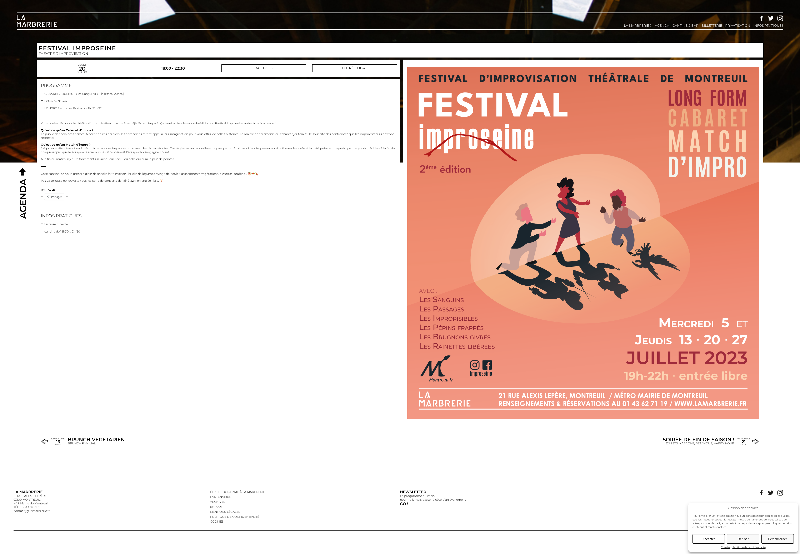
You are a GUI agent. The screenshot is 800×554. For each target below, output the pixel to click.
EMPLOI (216, 507)
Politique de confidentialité (749, 547)
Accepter (708, 539)
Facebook (761, 18)
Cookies (725, 547)
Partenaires (220, 497)
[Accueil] (37, 26)
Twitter (771, 18)
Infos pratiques (768, 26)
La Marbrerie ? (638, 26)
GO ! (404, 503)
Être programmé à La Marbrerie (237, 492)
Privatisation (737, 26)
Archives (217, 502)
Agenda (662, 26)
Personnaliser (777, 539)
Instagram (780, 18)
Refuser (743, 539)
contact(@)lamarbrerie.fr (32, 511)
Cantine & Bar (685, 26)
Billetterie (711, 26)
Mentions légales (225, 512)
